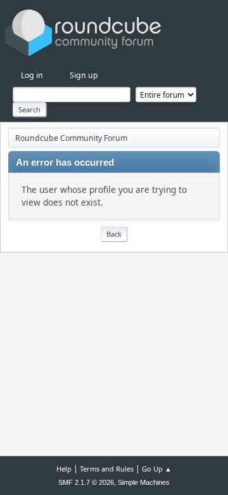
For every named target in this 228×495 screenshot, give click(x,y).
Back (114, 234)
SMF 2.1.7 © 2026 (86, 482)
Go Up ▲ (157, 468)
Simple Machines (144, 482)
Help (64, 468)
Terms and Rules (107, 468)
